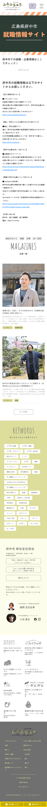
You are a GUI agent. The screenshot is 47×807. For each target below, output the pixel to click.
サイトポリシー (24, 787)
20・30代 (37, 238)
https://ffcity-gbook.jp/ (11, 142)
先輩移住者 (18, 327)
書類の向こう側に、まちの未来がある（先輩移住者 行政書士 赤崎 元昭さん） (23, 311)
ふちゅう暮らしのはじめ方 (32, 741)
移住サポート (11, 238)
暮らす (27, 763)
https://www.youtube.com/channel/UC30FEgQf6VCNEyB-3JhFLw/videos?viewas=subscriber (23, 205)
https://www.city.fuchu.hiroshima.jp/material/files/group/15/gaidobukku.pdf (23, 168)
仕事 (28, 238)
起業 (16, 400)
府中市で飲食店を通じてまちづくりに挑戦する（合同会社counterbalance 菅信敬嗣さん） (23, 384)
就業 (22, 238)
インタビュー (7, 327)
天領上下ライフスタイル (13, 759)
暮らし (7, 750)
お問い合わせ (23, 782)
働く (26, 759)
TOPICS (27, 754)
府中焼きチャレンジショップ (13, 768)
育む (26, 767)
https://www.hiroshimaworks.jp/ (14, 115)
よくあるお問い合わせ (23, 778)
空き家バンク (9, 763)
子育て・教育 (9, 754)
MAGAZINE (27, 750)
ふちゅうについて (10, 741)
